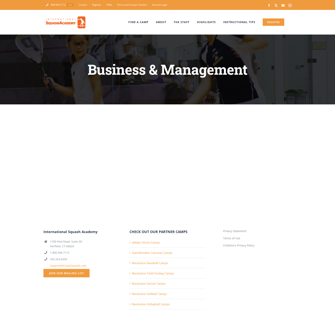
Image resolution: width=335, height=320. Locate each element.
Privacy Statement (234, 231)
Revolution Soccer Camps (149, 283)
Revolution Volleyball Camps (151, 304)
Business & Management (66, 155)
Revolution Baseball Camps (150, 263)
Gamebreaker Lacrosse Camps (152, 253)
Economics (82, 125)
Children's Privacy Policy (238, 245)
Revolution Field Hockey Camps (153, 273)
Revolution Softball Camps (149, 294)
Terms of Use (231, 238)
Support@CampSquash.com (68, 265)
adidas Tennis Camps (146, 242)
